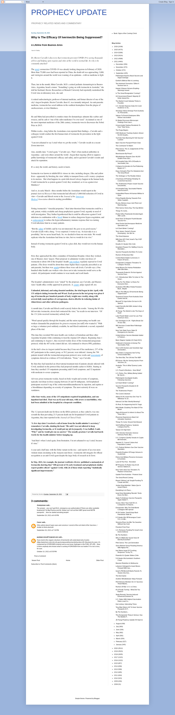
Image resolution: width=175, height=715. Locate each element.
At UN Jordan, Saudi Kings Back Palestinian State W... (127, 513)
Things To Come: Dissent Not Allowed (129, 422)
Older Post (100, 560)
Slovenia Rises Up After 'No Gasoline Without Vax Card (128, 523)
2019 (116, 651)
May (117, 632)
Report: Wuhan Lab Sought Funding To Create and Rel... (129, 481)
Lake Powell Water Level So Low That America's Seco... (129, 317)
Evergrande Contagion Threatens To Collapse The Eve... (128, 263)
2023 (116, 55)
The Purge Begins (122, 130)
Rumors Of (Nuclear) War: (125, 255)
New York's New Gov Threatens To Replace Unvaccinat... (128, 470)
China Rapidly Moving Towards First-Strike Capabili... (128, 199)
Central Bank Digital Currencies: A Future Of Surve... (127, 259)
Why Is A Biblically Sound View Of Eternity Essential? (127, 539)
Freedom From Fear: (123, 527)
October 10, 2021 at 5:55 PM (47, 551)
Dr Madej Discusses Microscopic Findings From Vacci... (127, 121)
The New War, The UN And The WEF (128, 357)
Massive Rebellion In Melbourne (127, 563)
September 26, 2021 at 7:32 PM (48, 530)
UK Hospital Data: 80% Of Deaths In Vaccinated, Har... (128, 162)
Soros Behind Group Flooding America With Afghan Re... (129, 546)
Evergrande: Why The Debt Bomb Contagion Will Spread (127, 508)
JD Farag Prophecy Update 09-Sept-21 (129, 620)
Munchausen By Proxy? (124, 153)
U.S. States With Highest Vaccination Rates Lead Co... (128, 600)
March (118, 638)
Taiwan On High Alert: (123, 430)
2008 (116, 684)
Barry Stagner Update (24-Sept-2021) (129, 340)
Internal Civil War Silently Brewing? (128, 401)
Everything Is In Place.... (124, 490)
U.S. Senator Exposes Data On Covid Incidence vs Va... (129, 107)
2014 (116, 666)
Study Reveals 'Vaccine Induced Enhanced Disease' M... (127, 595)
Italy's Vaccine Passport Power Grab (128, 143)
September (120, 73)
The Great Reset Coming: (124, 478)
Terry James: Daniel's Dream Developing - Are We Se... (126, 232)
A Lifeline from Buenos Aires (47, 45)
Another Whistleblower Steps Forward (129, 579)
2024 (116, 52)
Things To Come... (122, 211)
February (119, 641)
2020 (116, 648)
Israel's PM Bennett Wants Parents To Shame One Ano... (129, 572)
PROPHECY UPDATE (69, 12)
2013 (116, 669)
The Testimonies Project (124, 391)
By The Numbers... (122, 612)
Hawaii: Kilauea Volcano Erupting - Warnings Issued (128, 89)
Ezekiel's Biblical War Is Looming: (127, 81)
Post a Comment (40, 556)
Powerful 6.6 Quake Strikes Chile (127, 555)
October (119, 70)
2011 (116, 675)
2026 (116, 46)
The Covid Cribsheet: (123, 394)
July (117, 626)
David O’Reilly (36, 50)
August (118, 624)
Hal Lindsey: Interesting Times (126, 604)
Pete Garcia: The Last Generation (127, 543)
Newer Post (36, 560)
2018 (116, 654)
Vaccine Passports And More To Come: (129, 252)
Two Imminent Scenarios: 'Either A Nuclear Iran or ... (127, 84)
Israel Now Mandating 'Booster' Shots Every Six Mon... (129, 494)
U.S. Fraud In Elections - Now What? (128, 370)
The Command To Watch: (124, 146)
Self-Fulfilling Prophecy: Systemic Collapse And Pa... (127, 426)
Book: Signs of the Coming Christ (125, 33)
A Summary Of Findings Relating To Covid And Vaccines (128, 180)
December (120, 64)
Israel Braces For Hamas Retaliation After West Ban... (128, 268)
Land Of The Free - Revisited (126, 462)
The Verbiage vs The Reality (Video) (128, 176)
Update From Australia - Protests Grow (129, 474)
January (119, 645)
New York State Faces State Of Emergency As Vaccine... (126, 331)
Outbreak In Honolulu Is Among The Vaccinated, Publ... (128, 344)
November (120, 67)
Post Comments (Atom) (49, 564)
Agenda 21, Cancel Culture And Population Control (127, 443)
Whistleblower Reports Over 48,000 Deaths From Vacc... (128, 157)
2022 (116, 59)
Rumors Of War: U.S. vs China (126, 587)
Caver (39, 522)
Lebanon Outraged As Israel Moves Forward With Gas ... (128, 567)
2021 (116, 61)
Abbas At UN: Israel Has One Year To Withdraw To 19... (128, 397)
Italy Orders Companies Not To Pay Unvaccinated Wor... (128, 354)
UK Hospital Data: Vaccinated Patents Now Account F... (129, 189)
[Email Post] (66, 494)
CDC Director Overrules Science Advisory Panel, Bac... (127, 434)
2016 (116, 660)
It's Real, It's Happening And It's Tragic (129, 404)
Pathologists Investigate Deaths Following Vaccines (127, 379)
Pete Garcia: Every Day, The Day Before (129, 208)
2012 (116, 672)
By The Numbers (121, 535)
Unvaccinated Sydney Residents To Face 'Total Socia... (128, 126)
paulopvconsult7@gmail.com (47, 537)
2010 (116, 678)
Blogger (97, 698)
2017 (116, 657)
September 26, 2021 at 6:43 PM (48, 515)
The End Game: (121, 576)
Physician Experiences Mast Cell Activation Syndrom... (127, 418)
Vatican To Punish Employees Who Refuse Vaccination (128, 116)
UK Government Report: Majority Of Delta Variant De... (128, 97)
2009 (116, 681)
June (118, 630)
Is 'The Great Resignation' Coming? (128, 93)
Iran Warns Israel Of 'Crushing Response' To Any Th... (126, 551)
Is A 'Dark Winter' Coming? (125, 228)
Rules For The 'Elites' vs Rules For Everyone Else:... (127, 283)
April (118, 636)
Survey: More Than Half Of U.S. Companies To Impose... (126, 504)
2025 (116, 50)
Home (68, 560)
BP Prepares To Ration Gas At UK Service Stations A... (127, 466)
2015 (116, 663)
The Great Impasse (122, 236)
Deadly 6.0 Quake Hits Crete (126, 244)
